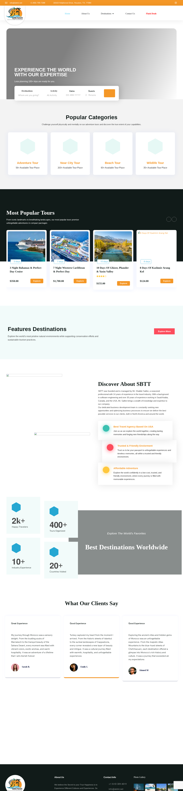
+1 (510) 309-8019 (118, 784)
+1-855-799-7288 (37, 3)
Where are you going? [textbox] (28, 95)
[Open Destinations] (113, 13)
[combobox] (31, 95)
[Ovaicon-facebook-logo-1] (171, 3)
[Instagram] (176, 3)
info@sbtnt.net (16, 3)
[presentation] (168, 219)
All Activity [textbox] (52, 95)
